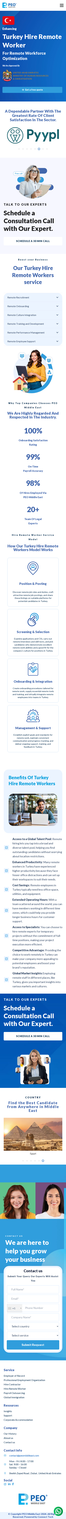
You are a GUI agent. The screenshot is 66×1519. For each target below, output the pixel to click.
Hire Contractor (12, 1384)
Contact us (9, 1442)
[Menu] (62, 5)
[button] (19, 149)
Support (8, 1415)
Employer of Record (14, 1375)
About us (8, 1437)
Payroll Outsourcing (14, 1392)
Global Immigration (14, 1397)
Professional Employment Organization (24, 1380)
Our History (10, 1433)
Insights (8, 1411)
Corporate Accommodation (18, 1419)
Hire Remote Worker (15, 1388)
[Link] (9, 5)
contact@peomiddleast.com (24, 1455)
